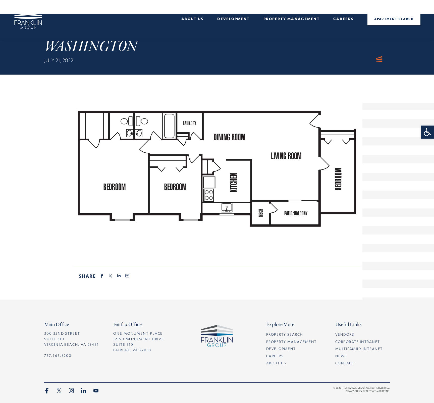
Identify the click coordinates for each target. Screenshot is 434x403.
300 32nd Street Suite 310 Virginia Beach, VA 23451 (71, 339)
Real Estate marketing (376, 391)
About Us (192, 19)
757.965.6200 (58, 355)
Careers (343, 19)
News (192, 31)
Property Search (284, 334)
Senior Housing (192, 38)
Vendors (344, 334)
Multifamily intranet (359, 349)
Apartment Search (394, 19)
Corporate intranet (357, 341)
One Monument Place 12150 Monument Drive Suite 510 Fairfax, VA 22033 (138, 341)
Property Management (291, 341)
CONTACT (344, 363)
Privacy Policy (354, 391)
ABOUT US (276, 363)
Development (233, 19)
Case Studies (233, 31)
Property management (291, 19)
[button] (427, 132)
